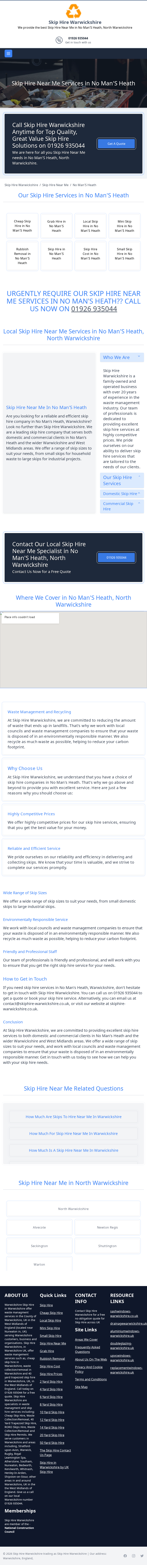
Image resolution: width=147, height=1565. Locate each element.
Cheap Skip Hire (51, 1313)
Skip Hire (46, 1305)
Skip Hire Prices (51, 1374)
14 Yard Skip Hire (52, 1427)
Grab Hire (47, 1351)
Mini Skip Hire (50, 1328)
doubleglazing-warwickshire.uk (122, 1345)
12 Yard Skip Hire (52, 1420)
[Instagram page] (134, 1556)
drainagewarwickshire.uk (126, 1323)
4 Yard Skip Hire (51, 1389)
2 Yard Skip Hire (51, 1381)
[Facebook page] (125, 1556)
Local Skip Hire (50, 1320)
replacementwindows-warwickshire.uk (126, 1370)
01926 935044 (94, 308)
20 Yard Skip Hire (52, 1435)
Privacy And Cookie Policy (89, 1369)
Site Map (81, 1387)
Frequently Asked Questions (87, 1349)
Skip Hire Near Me (53, 1343)
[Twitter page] (142, 1556)
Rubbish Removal (52, 1359)
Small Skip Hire (50, 1336)
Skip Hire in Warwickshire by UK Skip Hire (54, 1467)
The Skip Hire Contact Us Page (55, 1452)
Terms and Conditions (91, 1379)
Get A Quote (116, 144)
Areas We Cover (86, 1339)
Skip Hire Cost (50, 1366)
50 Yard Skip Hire (52, 1443)
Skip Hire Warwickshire (75, 22)
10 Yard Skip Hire (52, 1412)
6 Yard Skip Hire (51, 1397)
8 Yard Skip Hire (51, 1404)
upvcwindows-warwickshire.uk (122, 1357)
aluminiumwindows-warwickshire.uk (125, 1333)
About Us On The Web (91, 1359)
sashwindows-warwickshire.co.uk (124, 1313)
